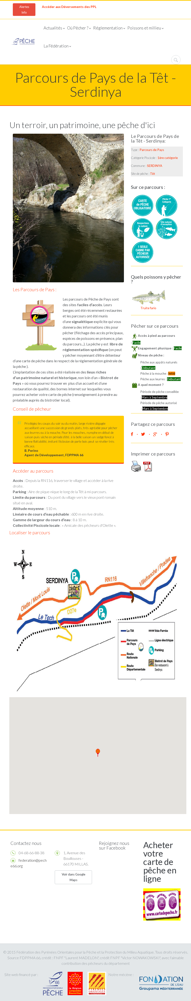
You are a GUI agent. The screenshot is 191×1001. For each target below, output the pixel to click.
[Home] (22, 42)
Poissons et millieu (144, 27)
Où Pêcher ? (77, 27)
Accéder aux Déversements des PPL (69, 7)
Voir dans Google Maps (73, 877)
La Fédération (56, 45)
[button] (98, 753)
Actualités (53, 27)
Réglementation (108, 27)
